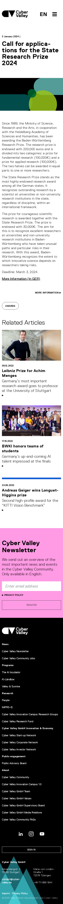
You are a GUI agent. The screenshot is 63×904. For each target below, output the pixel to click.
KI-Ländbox (8, 679)
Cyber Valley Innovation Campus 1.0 (21, 784)
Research (7, 693)
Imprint (6, 893)
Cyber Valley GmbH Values (16, 798)
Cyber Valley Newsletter (15, 651)
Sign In (31, 849)
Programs (8, 665)
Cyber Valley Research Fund (17, 721)
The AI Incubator (11, 672)
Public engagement (13, 756)
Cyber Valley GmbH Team (16, 791)
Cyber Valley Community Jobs (18, 658)
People (6, 700)
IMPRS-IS (7, 707)
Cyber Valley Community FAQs (19, 819)
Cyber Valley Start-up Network (19, 735)
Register (31, 605)
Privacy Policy (13, 595)
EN (43, 14)
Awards (10, 306)
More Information (47, 292)
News (5, 644)
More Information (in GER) (21, 278)
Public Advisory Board (14, 763)
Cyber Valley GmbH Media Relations (22, 812)
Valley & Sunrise (11, 686)
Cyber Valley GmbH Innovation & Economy (27, 728)
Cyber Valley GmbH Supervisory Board (23, 805)
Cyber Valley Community (15, 777)
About (5, 770)
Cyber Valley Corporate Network (20, 742)
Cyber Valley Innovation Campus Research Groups (30, 714)
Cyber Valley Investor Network (19, 749)
